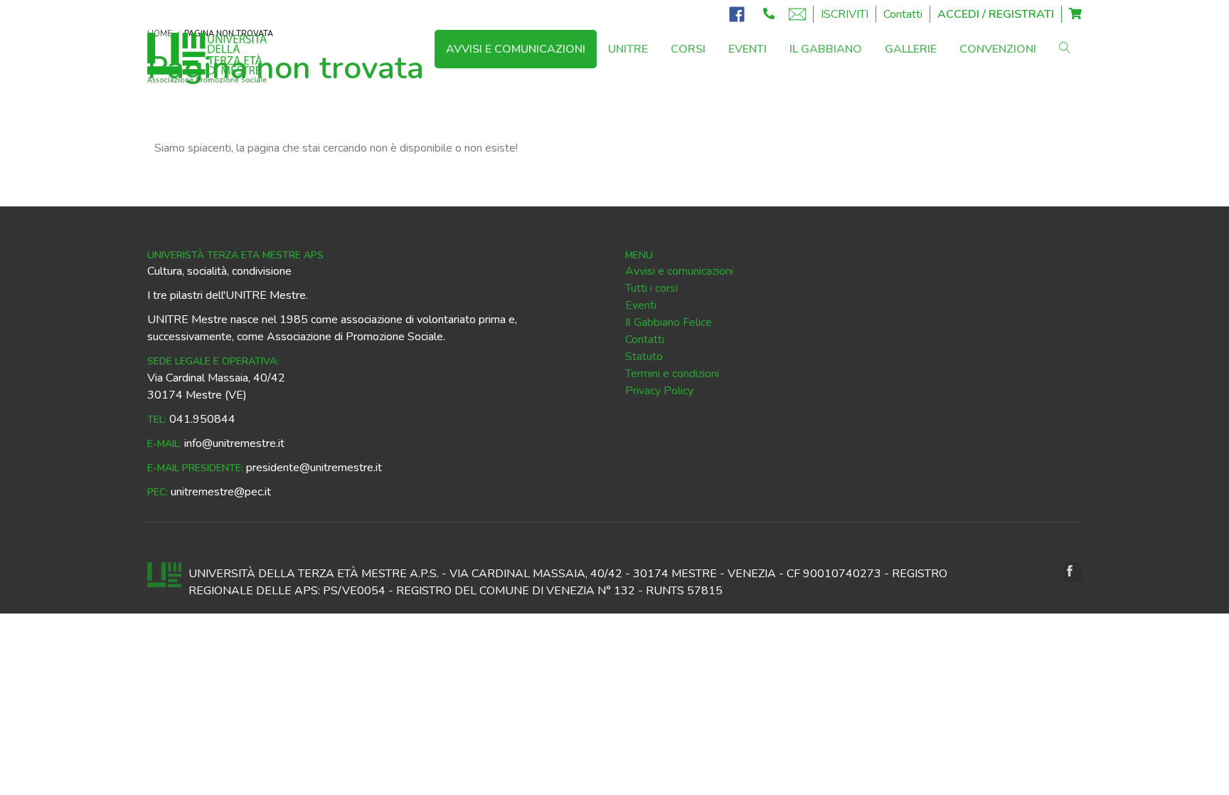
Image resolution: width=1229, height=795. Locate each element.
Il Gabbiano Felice (668, 322)
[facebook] (1073, 572)
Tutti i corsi (651, 288)
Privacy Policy (659, 391)
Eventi (640, 305)
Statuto (644, 356)
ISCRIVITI (844, 14)
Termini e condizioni (672, 373)
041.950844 (202, 419)
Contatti (902, 14)
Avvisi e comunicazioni (679, 271)
